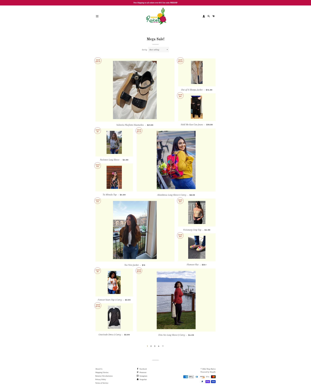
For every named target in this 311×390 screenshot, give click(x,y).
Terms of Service (101, 383)
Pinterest (142, 372)
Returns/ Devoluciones (104, 376)
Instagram (143, 376)
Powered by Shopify (208, 372)
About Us (98, 369)
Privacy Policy (100, 379)
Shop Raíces (211, 369)
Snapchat (143, 379)
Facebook (143, 369)
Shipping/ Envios (101, 372)
